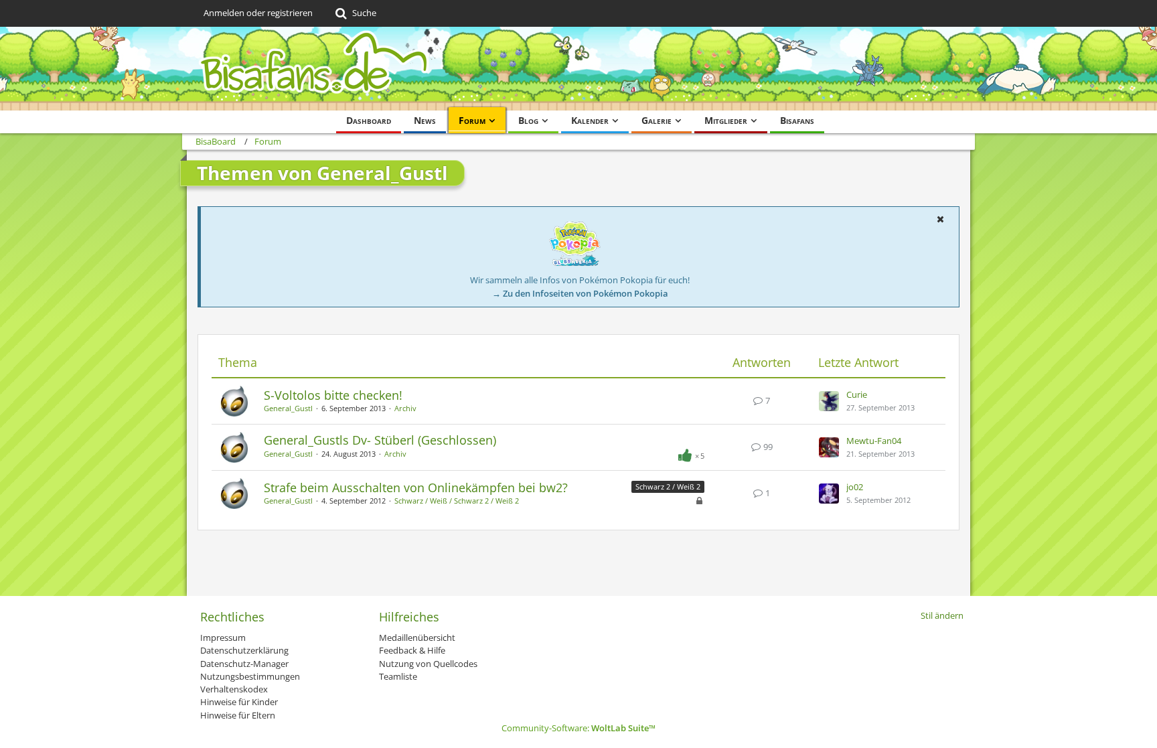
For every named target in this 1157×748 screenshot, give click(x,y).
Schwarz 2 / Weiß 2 (667, 486)
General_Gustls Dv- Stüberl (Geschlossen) (380, 440)
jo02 (854, 487)
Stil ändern (942, 615)
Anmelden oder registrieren (258, 13)
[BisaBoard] (578, 68)
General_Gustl (288, 408)
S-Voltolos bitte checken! (333, 395)
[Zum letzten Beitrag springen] (829, 401)
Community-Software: (578, 728)
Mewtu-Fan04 (873, 441)
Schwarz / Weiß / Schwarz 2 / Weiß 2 (456, 501)
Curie (856, 394)
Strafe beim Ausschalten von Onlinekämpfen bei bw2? (416, 487)
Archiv (405, 408)
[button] (940, 219)
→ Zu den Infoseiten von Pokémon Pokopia (580, 293)
